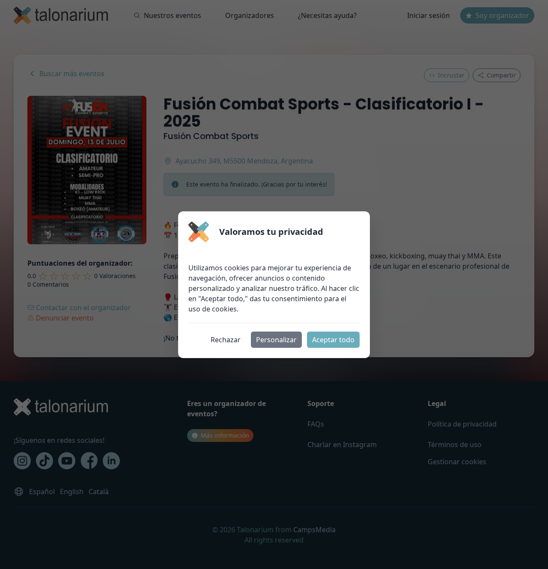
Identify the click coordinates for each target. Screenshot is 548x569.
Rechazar (226, 339)
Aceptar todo (333, 339)
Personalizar (276, 339)
